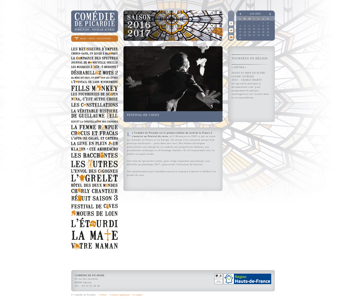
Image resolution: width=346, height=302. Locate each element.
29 (263, 35)
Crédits (103, 295)
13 (254, 29)
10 (240, 29)
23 (268, 32)
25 (245, 35)
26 (249, 35)
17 (240, 32)
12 (249, 29)
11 (245, 29)
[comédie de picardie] (94, 31)
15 (263, 29)
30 (268, 35)
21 (259, 32)
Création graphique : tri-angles (126, 295)
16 (268, 29)
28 (259, 35)
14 (259, 29)
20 (254, 32)
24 (240, 35)
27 (254, 35)
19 (249, 32)
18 (245, 32)
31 (240, 38)
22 (263, 32)
